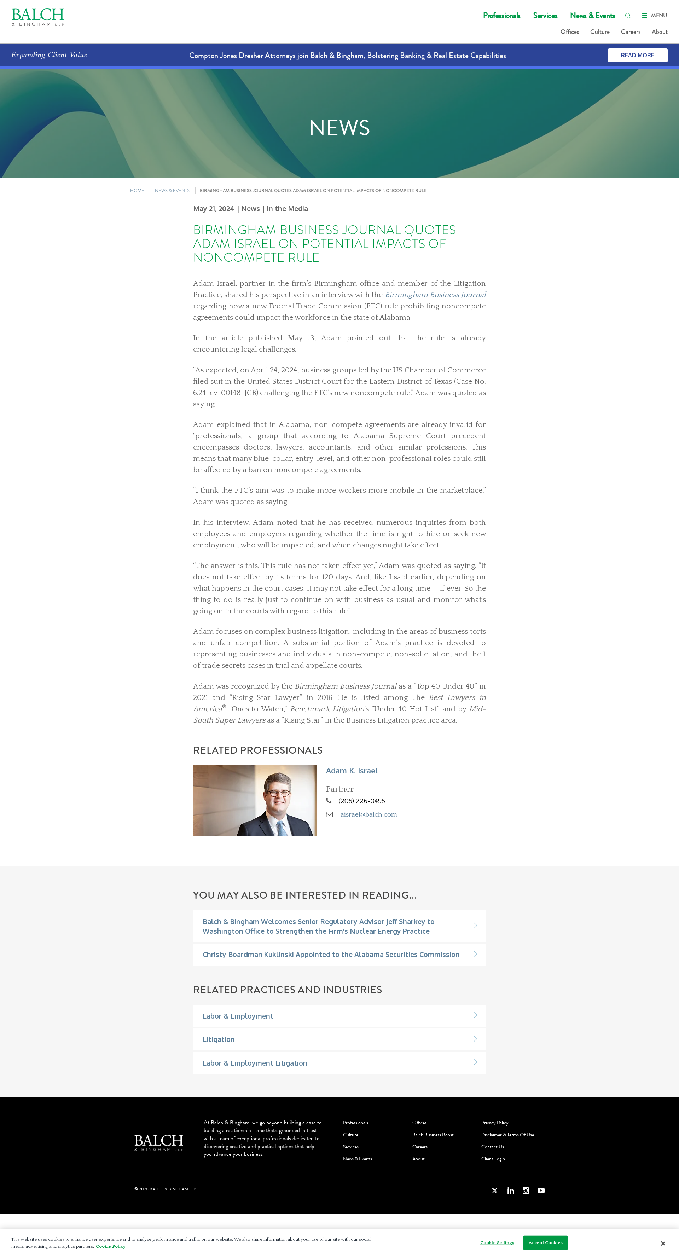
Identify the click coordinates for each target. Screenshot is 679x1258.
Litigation (219, 1039)
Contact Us (492, 1146)
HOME (137, 190)
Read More (637, 55)
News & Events (592, 15)
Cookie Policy (111, 1245)
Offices (570, 31)
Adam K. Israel (352, 770)
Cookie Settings (497, 1242)
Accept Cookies (546, 1242)
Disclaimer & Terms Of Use (507, 1134)
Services (545, 15)
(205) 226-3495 (362, 801)
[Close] (663, 1243)
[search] (628, 15)
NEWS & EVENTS (172, 190)
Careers (630, 31)
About (660, 31)
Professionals (502, 15)
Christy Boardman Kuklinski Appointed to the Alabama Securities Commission (331, 954)
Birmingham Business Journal (435, 295)
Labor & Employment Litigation (255, 1063)
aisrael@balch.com (369, 814)
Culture (600, 31)
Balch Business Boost (433, 1134)
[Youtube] (541, 1190)
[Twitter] (495, 1190)
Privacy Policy (495, 1122)
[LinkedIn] (510, 1190)
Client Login (493, 1159)
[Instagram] (526, 1190)
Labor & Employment (238, 1015)
